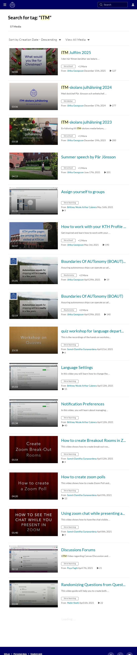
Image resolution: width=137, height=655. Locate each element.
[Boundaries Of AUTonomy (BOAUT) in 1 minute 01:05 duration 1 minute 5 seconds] (33, 270)
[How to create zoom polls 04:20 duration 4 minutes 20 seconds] (33, 485)
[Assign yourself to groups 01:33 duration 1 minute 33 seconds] (33, 200)
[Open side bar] (4, 4)
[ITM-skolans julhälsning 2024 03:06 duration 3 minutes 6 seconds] (33, 96)
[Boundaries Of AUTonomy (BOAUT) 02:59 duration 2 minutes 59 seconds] (33, 305)
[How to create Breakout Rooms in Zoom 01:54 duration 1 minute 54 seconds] (33, 449)
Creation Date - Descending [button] (33, 39)
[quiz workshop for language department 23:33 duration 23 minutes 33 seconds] (33, 339)
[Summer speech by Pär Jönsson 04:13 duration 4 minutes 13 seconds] (33, 165)
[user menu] (133, 4)
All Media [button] (75, 39)
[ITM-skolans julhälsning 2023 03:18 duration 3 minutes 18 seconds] (33, 131)
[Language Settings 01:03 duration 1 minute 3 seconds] (33, 376)
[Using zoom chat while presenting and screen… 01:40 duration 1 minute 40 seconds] (33, 522)
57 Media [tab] (15, 26)
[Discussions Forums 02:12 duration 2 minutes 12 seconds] (33, 558)
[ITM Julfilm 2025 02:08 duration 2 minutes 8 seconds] (33, 61)
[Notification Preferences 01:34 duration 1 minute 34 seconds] (33, 412)
